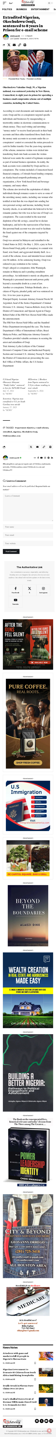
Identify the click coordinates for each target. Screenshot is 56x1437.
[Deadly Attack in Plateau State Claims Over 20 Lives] (46, 1388)
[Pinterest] (48, 458)
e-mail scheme (41, 427)
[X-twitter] (42, 1421)
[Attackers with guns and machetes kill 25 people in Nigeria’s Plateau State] (46, 1356)
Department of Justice (24, 427)
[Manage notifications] (49, 1430)
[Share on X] (8, 44)
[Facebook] (38, 458)
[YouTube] (41, 458)
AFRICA (43, 1375)
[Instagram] (45, 458)
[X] (29, 590)
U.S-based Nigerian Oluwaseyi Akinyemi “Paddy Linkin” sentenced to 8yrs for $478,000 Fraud (14, 383)
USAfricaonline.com (12, 436)
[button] (5, 3)
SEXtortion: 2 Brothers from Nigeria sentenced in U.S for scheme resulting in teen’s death (39, 383)
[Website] (35, 458)
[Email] (14, 44)
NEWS (42, 1359)
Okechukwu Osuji (29, 432)
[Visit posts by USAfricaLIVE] (5, 458)
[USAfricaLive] (28, 3)
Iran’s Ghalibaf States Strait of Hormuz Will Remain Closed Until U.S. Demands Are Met (19, 1402)
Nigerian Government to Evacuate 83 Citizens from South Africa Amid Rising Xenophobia (19, 1372)
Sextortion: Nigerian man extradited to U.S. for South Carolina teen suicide (14, 401)
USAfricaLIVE (15, 36)
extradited (7, 432)
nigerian (17, 432)
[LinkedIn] (52, 458)
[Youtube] (15, 602)
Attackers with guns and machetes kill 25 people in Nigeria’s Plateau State (16, 1356)
